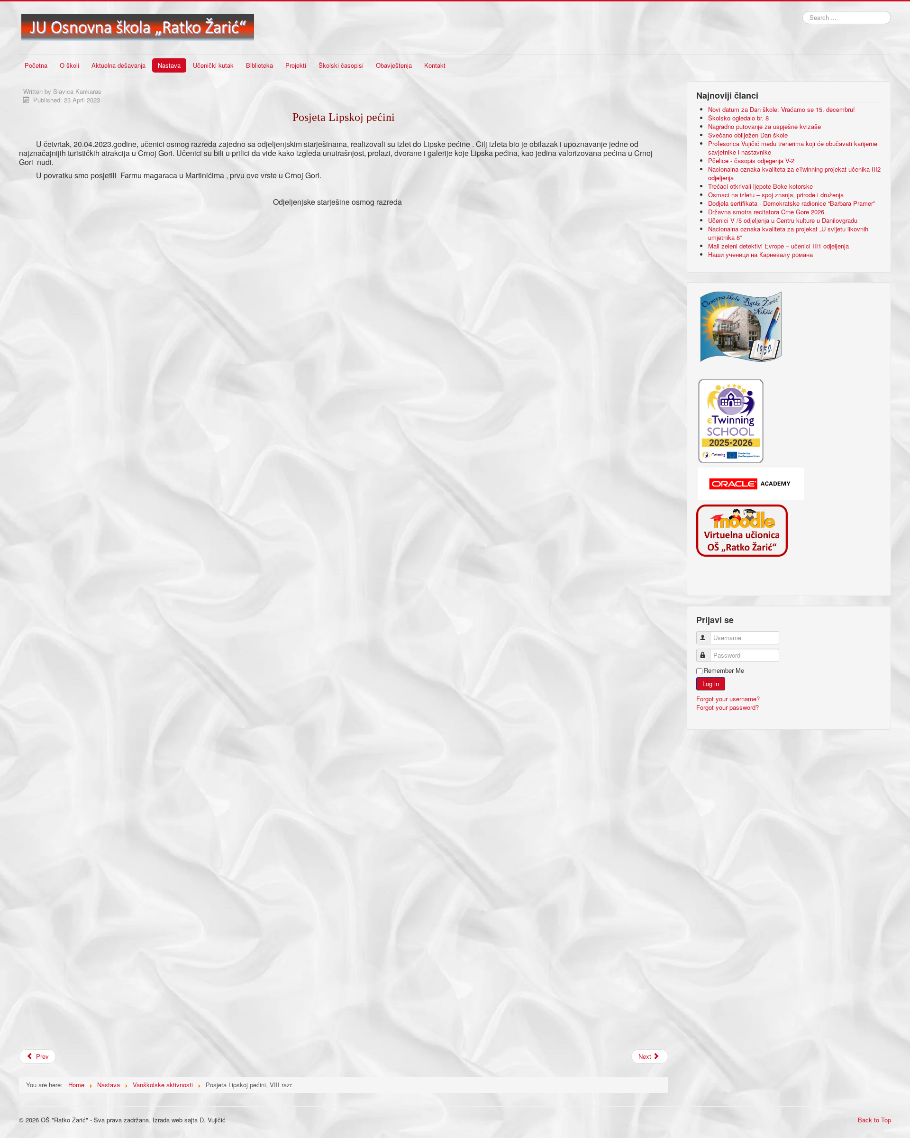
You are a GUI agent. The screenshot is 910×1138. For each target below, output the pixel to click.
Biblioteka (259, 65)
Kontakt (435, 65)
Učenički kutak (213, 65)
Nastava (169, 65)
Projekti (295, 65)
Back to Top (874, 1119)
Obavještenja (394, 65)
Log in (710, 683)
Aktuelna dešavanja (118, 65)
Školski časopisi (341, 65)
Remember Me (724, 670)
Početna (36, 65)
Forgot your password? (727, 707)
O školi (69, 65)
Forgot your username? (728, 698)
